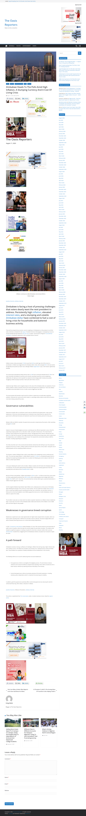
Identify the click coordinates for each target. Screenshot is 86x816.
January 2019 (62, 321)
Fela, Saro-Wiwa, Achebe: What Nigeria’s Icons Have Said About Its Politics (18, 690)
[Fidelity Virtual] (16, 215)
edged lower (36, 366)
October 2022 (62, 220)
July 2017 (61, 361)
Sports (34, 45)
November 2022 (62, 218)
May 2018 (61, 339)
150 (32, 374)
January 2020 (62, 294)
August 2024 (61, 171)
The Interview (62, 514)
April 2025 (61, 153)
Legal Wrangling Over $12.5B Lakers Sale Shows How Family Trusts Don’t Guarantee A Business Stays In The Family (69, 70)
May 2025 (61, 151)
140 (50, 374)
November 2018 (62, 325)
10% (10, 479)
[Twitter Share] (84, 404)
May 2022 (61, 231)
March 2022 (61, 236)
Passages (61, 492)
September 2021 (62, 249)
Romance (61, 501)
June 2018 (61, 336)
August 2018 (61, 332)
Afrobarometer (9, 531)
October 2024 (62, 167)
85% (45, 365)
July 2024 (61, 173)
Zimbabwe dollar (14, 317)
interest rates (13, 315)
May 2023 (61, 205)
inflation (37, 312)
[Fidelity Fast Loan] (16, 171)
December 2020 (62, 269)
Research (61, 498)
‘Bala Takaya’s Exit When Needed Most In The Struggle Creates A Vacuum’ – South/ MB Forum (70, 95)
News (25, 83)
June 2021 (61, 256)
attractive (51, 488)
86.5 (33, 363)
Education (61, 422)
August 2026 (61, 118)
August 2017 (61, 359)
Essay (60, 431)
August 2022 (61, 225)
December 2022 (62, 216)
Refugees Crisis (62, 496)
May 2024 (61, 178)
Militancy (61, 478)
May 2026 (61, 124)
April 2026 (61, 127)
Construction (62, 413)
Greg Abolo (17, 95)
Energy (60, 425)
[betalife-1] (16, 101)
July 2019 (61, 307)
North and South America (64, 487)
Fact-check (61, 438)
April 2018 (61, 341)
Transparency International (16, 526)
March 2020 (61, 290)
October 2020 (62, 274)
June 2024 (61, 176)
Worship (61, 530)
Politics (18, 45)
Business (61, 396)
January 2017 (62, 370)
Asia (60, 389)
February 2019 (62, 319)
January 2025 (62, 160)
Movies (60, 480)
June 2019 (61, 310)
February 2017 (62, 368)
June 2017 (61, 363)
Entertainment (27, 45)
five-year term (26, 333)
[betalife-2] (16, 192)
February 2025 (62, 158)
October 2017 (62, 354)
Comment (8, 759)
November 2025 (62, 138)
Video (60, 523)
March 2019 (61, 316)
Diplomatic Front (62, 418)
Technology (61, 512)
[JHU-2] (36, 604)
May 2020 (61, 285)
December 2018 (62, 323)
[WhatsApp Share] (84, 412)
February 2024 (62, 185)
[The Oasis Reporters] (6, 45)
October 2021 (62, 247)
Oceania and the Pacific (64, 489)
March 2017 (61, 365)
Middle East (61, 474)
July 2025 (61, 147)
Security (61, 503)
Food (60, 440)
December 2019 (62, 296)
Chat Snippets (62, 405)
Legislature (61, 465)
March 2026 (61, 129)
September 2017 (62, 356)
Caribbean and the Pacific (64, 400)
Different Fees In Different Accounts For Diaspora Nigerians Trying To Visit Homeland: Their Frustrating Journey (30, 733)
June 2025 (61, 149)
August (24, 332)
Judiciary (61, 458)
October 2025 (62, 140)
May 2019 (61, 312)
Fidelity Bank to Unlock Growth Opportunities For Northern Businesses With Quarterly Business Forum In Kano (70, 75)
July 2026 (61, 120)
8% (11, 424)
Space (60, 505)
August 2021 (61, 252)
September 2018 (62, 330)
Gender (60, 443)
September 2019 (62, 303)
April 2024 (61, 180)
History (60, 447)
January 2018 (62, 348)
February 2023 (62, 211)
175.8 (24, 363)
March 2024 (61, 182)
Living (60, 467)
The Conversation (24, 596)
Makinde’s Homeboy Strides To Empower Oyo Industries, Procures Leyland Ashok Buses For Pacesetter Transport (70, 104)
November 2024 (62, 165)
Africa (8, 83)
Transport (61, 518)
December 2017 (62, 350)
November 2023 (62, 191)
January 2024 (62, 187)
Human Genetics (62, 454)
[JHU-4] (16, 118)
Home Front (61, 449)
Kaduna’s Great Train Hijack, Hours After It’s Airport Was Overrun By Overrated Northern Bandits (70, 109)
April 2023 (61, 207)
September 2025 (62, 142)
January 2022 (62, 240)
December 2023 (62, 189)
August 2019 (61, 305)
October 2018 (62, 327)
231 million (36, 456)
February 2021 (62, 265)
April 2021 (61, 260)
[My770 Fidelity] (16, 626)
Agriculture (61, 380)
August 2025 (61, 144)
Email (6, 784)
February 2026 (62, 131)
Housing (61, 451)
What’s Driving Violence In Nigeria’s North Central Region (48, 731)
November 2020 (62, 272)
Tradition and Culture (64, 516)
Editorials (11, 45)
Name (7, 777)
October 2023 (62, 194)
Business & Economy (19, 83)
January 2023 (62, 214)
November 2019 (62, 298)
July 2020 (61, 281)
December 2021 (62, 243)
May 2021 (61, 258)
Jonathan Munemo (10, 301)
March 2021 (61, 263)
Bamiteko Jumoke (63, 102)
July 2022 (61, 227)
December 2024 (62, 162)
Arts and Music (62, 387)
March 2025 (61, 156)
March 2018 (61, 343)
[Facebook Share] (84, 401)
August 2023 (61, 198)
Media (60, 472)
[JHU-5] (16, 338)
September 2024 (62, 169)
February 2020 (62, 292)
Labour (60, 460)
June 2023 (61, 202)
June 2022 (61, 229)
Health (60, 445)
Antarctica (61, 384)
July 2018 (61, 334)
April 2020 (61, 287)
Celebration (61, 402)
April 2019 (61, 314)
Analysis (11, 83)
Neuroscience (62, 483)
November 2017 (62, 352)
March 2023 (61, 209)
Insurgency (61, 456)
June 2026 (61, 122)
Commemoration (62, 407)
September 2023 (62, 196)
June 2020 (61, 283)
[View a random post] (79, 45)
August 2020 (61, 278)
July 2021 (61, 254)
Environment (62, 429)
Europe (60, 434)
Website (7, 790)
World (60, 527)
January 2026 (62, 133)
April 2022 (61, 234)
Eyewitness (61, 436)
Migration (61, 476)
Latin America (62, 463)
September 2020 (62, 276)
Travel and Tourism (63, 521)
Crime (60, 416)
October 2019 (62, 301)
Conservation (62, 411)
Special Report (62, 507)
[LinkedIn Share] (84, 407)
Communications (63, 409)
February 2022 (62, 238)
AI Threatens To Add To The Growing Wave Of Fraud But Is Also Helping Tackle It (44, 690)
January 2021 (62, 267)
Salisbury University (19, 301)
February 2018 (62, 345)
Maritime (61, 469)
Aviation (61, 391)
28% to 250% (27, 477)
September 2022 (62, 223)
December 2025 (62, 135)
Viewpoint (61, 525)
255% (33, 475)
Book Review (61, 393)
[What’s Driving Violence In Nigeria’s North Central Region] (49, 719)
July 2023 (61, 200)
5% (9, 435)
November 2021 (62, 245)
